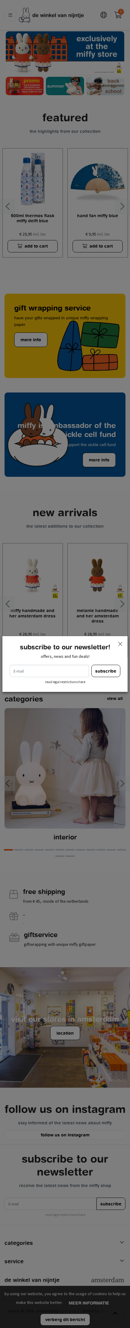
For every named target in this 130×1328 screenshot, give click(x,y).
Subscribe (105, 670)
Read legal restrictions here (65, 682)
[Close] (120, 643)
